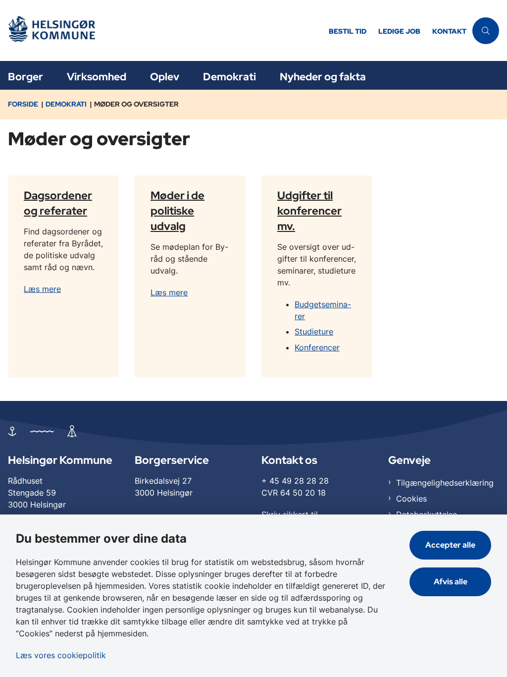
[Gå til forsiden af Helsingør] (161, 30)
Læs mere (42, 289)
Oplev (164, 76)
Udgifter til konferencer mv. (309, 210)
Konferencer (317, 347)
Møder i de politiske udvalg (177, 210)
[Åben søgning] (485, 30)
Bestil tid (347, 31)
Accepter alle (450, 545)
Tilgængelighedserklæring (445, 483)
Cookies (411, 499)
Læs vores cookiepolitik (61, 655)
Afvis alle (450, 581)
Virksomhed (96, 76)
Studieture (314, 332)
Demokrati (229, 76)
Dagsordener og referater (58, 202)
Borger (25, 76)
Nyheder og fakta (323, 76)
